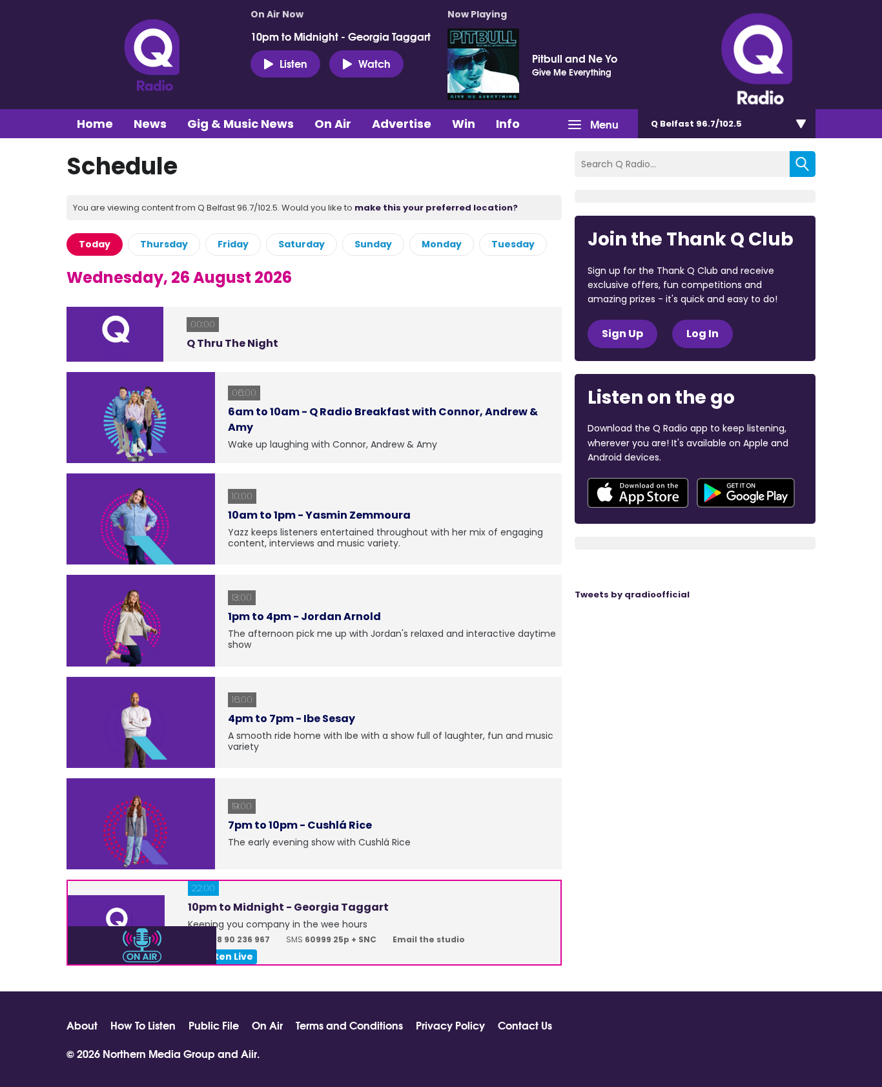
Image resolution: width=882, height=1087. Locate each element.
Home (95, 124)
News (150, 124)
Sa (301, 244)
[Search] (802, 164)
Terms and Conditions (349, 1025)
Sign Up (622, 333)
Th (164, 244)
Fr (233, 244)
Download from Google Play (746, 493)
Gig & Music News (240, 124)
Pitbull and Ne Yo (574, 58)
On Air (332, 124)
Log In (702, 333)
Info (508, 124)
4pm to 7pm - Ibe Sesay (291, 718)
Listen (293, 63)
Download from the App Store (638, 493)
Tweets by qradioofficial (632, 594)
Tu (513, 244)
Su (373, 244)
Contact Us (525, 1025)
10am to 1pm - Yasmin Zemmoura (319, 515)
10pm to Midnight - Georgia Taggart (341, 36)
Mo (442, 244)
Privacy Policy (450, 1025)
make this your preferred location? (436, 208)
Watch (374, 63)
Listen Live (227, 956)
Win (463, 124)
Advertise (401, 124)
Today (94, 244)
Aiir (249, 1053)
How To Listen (143, 1025)
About (82, 1025)
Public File (214, 1025)
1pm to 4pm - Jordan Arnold (304, 616)
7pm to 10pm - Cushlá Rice (300, 825)
